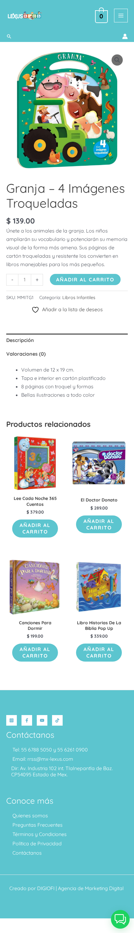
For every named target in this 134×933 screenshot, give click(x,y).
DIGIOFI (46, 888)
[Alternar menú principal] (121, 15)
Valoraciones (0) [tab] (26, 354)
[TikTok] (57, 720)
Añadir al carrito (85, 279)
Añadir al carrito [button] (35, 528)
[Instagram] (11, 720)
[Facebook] (27, 720)
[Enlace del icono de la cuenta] (125, 36)
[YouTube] (42, 720)
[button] (9, 36)
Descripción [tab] (20, 340)
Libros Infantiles (78, 297)
